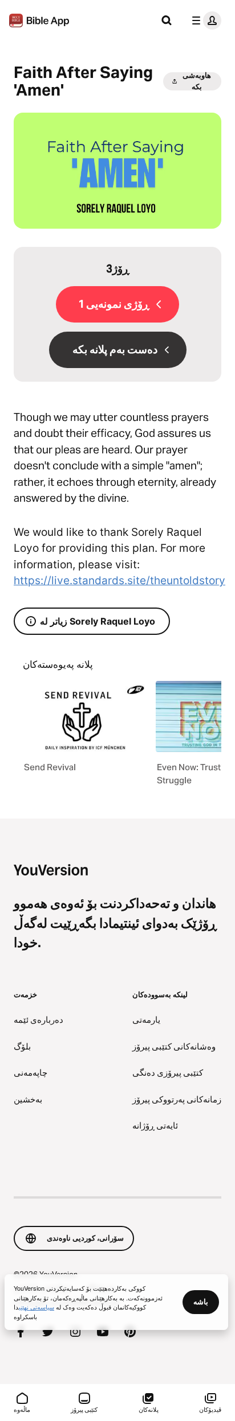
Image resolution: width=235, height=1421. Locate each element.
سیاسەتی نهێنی (36, 1306)
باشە (200, 1301)
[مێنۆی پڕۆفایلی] (204, 20)
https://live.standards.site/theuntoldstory (119, 580)
